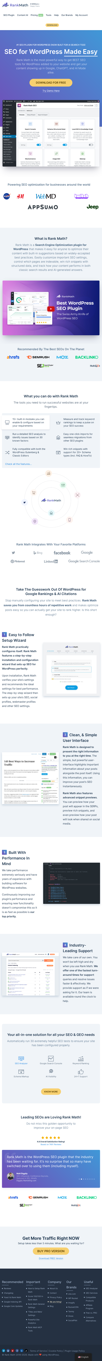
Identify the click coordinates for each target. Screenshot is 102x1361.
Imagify (71, 1303)
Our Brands (67, 15)
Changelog (8, 1293)
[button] (51, 307)
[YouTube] (12, 1350)
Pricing (34, 15)
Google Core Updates (13, 1306)
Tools (48, 15)
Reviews (7, 1288)
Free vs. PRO (91, 1313)
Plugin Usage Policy (75, 1351)
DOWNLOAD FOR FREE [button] (51, 82)
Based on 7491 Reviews (51, 1144)
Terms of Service (38, 1351)
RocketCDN (73, 1307)
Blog (52, 1306)
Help (56, 15)
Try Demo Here (51, 90)
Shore (70, 1316)
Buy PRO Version (51, 1251)
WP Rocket (73, 1298)
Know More (51, 1091)
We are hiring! (55, 1302)
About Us (54, 1288)
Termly (71, 1311)
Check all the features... (18, 463)
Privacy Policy (56, 1297)
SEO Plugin (8, 15)
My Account (81, 15)
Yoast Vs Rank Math (12, 1297)
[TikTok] (26, 1350)
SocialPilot (72, 1320)
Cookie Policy (56, 1351)
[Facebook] (17, 1350)
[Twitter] (3, 1350)
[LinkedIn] (21, 1350)
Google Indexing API (13, 1302)
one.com (72, 1294)
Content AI (22, 15)
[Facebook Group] (8, 1350)
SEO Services (91, 1293)
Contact (53, 1293)
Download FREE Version (51, 1258)
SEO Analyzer (92, 1288)
